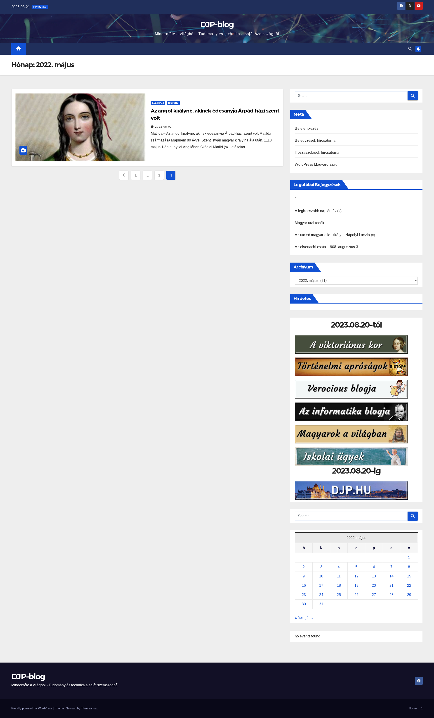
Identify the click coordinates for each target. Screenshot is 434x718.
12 (356, 576)
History (173, 103)
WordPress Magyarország (316, 164)
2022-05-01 (163, 126)
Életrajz (158, 103)
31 (321, 604)
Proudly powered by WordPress (32, 708)
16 (304, 585)
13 (374, 576)
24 (321, 595)
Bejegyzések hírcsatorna (315, 140)
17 (321, 585)
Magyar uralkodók (309, 223)
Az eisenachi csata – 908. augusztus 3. (327, 247)
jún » (310, 618)
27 (374, 595)
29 (409, 595)
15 (409, 576)
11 (339, 576)
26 (356, 595)
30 (304, 604)
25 (339, 595)
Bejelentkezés (306, 128)
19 (356, 585)
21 (391, 585)
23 (304, 595)
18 (339, 585)
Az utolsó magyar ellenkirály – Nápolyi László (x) (335, 235)
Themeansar (89, 708)
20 (374, 585)
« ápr (299, 618)
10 (321, 576)
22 (409, 585)
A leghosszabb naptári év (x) (318, 211)
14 (391, 576)
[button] (410, 49)
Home (413, 708)
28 (391, 595)
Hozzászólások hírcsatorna (317, 152)
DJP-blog (217, 24)
